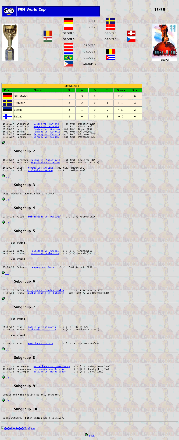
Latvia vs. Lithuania (42, 327)
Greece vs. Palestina (45, 253)
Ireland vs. (40, 170)
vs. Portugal (45, 216)
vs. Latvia (40, 343)
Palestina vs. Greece (45, 251)
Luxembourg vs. (49, 369)
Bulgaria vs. (45, 290)
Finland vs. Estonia (47, 131)
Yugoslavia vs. (45, 162)
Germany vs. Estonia (47, 134)
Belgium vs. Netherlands (50, 371)
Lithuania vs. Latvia (42, 329)
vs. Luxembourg (52, 366)
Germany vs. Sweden (46, 137)
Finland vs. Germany (47, 129)
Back (91, 435)
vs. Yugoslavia (45, 160)
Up (7, 143)
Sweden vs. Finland (46, 124)
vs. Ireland (40, 168)
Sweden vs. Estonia (46, 126)
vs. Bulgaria (45, 293)
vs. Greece (43, 267)
